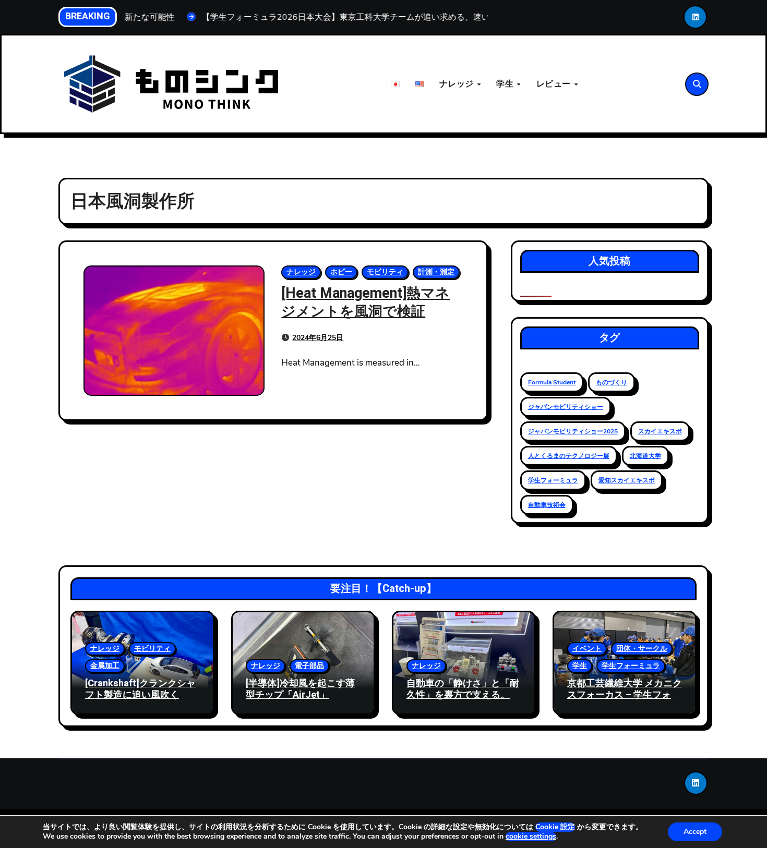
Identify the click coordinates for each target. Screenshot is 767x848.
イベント (587, 648)
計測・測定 (436, 272)
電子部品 (309, 666)
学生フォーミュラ (553, 480)
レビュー (554, 84)
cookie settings (531, 836)
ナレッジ (457, 84)
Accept (695, 832)
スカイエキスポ (660, 431)
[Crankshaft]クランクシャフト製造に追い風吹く (140, 689)
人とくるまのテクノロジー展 (568, 456)
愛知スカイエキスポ (626, 480)
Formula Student (552, 382)
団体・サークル (641, 648)
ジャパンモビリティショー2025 (573, 431)
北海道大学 (645, 456)
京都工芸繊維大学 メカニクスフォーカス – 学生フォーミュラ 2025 (624, 694)
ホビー (341, 272)
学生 (506, 84)
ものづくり (611, 382)
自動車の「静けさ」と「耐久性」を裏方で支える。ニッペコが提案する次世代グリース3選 (462, 700)
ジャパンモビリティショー (565, 407)
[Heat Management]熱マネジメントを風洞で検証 (365, 302)
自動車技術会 (547, 505)
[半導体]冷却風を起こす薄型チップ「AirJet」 (300, 689)
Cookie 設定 (555, 827)
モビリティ (385, 272)
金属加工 (104, 666)
